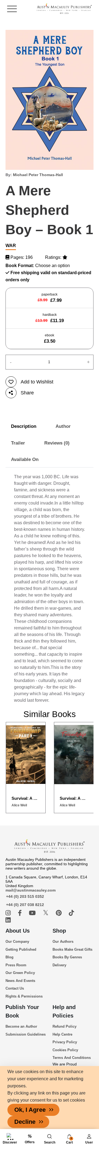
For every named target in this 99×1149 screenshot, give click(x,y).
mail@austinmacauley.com (31, 890)
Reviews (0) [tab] (57, 443)
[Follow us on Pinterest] (59, 913)
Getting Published (21, 949)
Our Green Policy (20, 973)
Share (27, 393)
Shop (59, 931)
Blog (9, 957)
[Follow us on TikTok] (71, 913)
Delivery (59, 965)
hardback (49, 318)
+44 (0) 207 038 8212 (25, 904)
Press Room (16, 965)
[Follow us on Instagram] (9, 913)
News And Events (20, 981)
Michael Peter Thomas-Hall (38, 175)
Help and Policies (64, 1011)
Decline (24, 1121)
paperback (50, 298)
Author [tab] (63, 426)
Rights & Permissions (24, 996)
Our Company (17, 941)
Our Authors (63, 941)
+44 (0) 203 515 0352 (25, 896)
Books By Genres (67, 957)
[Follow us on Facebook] (20, 913)
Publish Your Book (22, 1011)
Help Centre (62, 1034)
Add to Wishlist (37, 382)
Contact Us (15, 988)
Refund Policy (64, 1026)
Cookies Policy (65, 1050)
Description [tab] (23, 426)
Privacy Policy (65, 1042)
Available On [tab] (24, 459)
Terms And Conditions (72, 1058)
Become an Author (21, 1026)
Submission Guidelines (26, 1034)
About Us (18, 931)
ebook (49, 338)
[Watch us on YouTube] (33, 913)
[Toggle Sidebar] (12, 9)
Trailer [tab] (18, 443)
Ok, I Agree (30, 1109)
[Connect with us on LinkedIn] (8, 920)
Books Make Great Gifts (72, 949)
